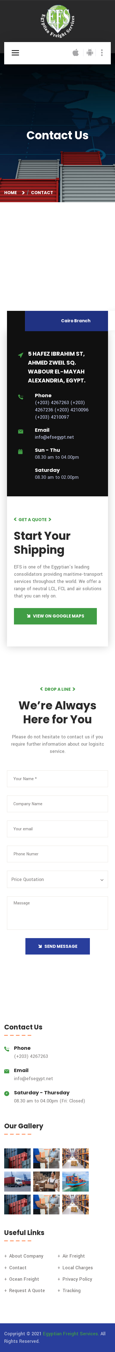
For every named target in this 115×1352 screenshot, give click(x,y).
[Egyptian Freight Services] (57, 21)
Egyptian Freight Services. (71, 1334)
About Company (26, 1256)
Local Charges (78, 1268)
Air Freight (74, 1256)
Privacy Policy (77, 1279)
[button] (58, 879)
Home (11, 193)
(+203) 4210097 (52, 417)
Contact (18, 1268)
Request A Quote (27, 1290)
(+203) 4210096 (71, 410)
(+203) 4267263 (52, 402)
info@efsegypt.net (54, 437)
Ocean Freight (24, 1279)
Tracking (72, 1290)
